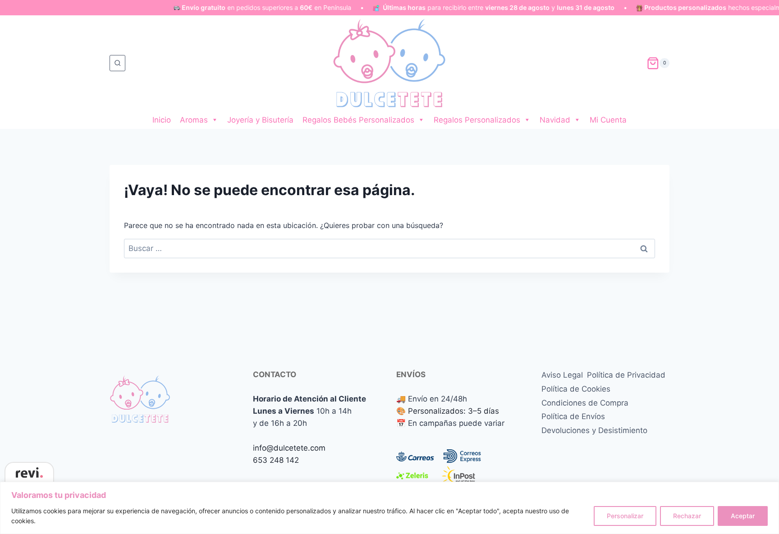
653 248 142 (276, 460)
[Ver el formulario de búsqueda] (117, 63)
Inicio (161, 119)
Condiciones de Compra (584, 402)
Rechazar (687, 516)
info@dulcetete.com (289, 447)
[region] (389, 508)
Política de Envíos (573, 416)
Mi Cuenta (608, 119)
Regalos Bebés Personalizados (358, 119)
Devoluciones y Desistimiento (594, 430)
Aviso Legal (562, 374)
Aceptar (743, 516)
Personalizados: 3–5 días (453, 410)
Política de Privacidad (626, 374)
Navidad (555, 119)
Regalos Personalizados (477, 119)
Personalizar (625, 516)
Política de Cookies (575, 388)
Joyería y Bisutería (260, 119)
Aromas (194, 119)
